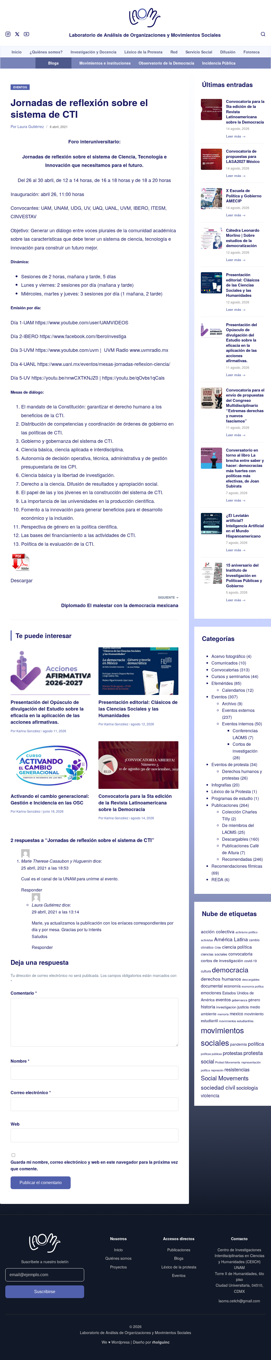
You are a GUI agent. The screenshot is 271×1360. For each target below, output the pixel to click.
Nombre (20, 1061)
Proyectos (118, 1267)
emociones (211, 992)
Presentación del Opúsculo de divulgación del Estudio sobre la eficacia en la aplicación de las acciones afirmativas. (47, 712)
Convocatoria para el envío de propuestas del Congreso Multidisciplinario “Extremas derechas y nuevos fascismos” (245, 405)
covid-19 (250, 960)
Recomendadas (237, 859)
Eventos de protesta (230, 764)
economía (232, 986)
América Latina (231, 939)
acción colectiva (217, 931)
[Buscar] (263, 34)
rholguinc (161, 1342)
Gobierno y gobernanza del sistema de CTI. (67, 440)
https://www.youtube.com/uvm (67, 349)
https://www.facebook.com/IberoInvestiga (83, 336)
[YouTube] (26, 34)
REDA (217, 879)
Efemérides (222, 683)
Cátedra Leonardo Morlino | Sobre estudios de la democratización (242, 238)
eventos (223, 999)
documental (212, 986)
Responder (31, 890)
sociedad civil (218, 1087)
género (254, 999)
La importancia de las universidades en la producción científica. (88, 500)
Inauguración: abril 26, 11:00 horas (47, 193)
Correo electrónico (31, 1092)
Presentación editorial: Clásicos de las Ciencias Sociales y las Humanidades (138, 709)
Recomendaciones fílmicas (236, 866)
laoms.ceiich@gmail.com (239, 1300)
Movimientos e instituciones (105, 63)
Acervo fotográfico (228, 656)
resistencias (237, 1069)
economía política (253, 986)
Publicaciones (224, 805)
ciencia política (237, 946)
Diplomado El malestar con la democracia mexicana (119, 605)
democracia (230, 969)
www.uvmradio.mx (149, 349)
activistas (207, 940)
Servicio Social (199, 51)
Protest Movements (227, 1062)
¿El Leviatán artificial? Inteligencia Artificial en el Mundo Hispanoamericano (245, 525)
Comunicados (224, 663)
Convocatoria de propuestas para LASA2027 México (243, 156)
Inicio (17, 51)
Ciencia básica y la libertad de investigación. (68, 474)
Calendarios (233, 690)
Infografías (221, 785)
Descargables (235, 839)
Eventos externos (238, 710)
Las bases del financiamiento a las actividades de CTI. (78, 534)
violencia (210, 1095)
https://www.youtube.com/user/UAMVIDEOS (81, 322)
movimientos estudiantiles (236, 1021)
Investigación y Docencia (93, 51)
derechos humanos (221, 978)
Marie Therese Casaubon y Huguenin (56, 861)
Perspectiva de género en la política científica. (69, 526)
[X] (17, 34)
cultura (206, 971)
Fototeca (251, 51)
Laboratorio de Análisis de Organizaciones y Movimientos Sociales (145, 35)
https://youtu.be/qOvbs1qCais (133, 377)
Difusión (228, 51)
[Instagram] (8, 34)
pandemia (238, 1044)
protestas (232, 1052)
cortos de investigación (222, 960)
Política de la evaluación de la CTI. (57, 543)
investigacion (226, 1006)
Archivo (229, 704)
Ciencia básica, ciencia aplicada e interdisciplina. (72, 449)
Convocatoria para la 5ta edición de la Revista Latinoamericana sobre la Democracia (135, 803)
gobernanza (239, 1000)
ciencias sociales (214, 954)
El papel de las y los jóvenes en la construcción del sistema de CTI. (92, 492)
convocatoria (240, 954)
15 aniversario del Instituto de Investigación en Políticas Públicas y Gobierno (244, 575)
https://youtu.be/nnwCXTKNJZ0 (64, 377)
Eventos (20, 87)
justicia (243, 1006)
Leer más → (236, 136)
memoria (223, 1014)
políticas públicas (211, 1054)
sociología (247, 1087)
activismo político (247, 932)
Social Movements (225, 1078)
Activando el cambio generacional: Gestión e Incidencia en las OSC (50, 799)
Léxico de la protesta (178, 1267)
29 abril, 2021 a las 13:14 (55, 912)
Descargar (22, 580)
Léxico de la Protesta (143, 51)
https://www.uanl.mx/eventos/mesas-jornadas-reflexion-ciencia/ (103, 363)
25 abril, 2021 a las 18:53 (45, 868)
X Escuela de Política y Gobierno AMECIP (243, 196)
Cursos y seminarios (230, 676)
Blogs (178, 1258)
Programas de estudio (232, 798)
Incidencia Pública (219, 63)
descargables (251, 979)
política (256, 1043)
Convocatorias (225, 670)
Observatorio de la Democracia (166, 63)
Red (174, 51)
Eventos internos (238, 724)
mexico (236, 1013)
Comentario (24, 993)
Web (15, 1124)
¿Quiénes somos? (46, 51)
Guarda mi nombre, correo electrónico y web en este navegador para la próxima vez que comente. (94, 1165)
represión (217, 1070)
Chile (218, 947)
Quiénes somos (118, 1258)
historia (208, 1006)
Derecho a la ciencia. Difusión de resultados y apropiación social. (90, 483)
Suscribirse (44, 1291)
